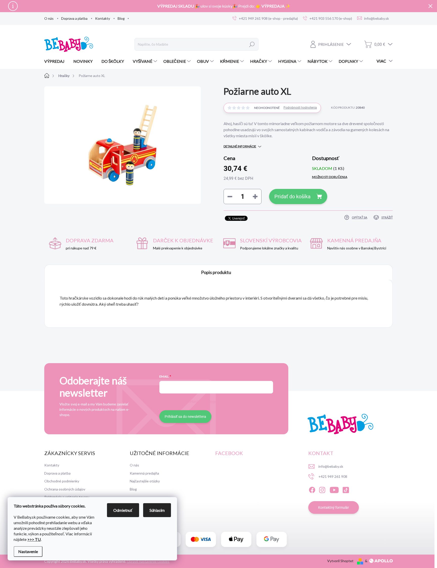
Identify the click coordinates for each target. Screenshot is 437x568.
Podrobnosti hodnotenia (300, 107)
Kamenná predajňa (144, 473)
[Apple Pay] (236, 539)
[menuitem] (56, 61)
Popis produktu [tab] (216, 272)
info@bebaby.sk (330, 466)
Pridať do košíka (292, 196)
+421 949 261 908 (332, 476)
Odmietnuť (123, 510)
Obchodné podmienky (61, 481)
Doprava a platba (74, 18)
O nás (49, 18)
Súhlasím (157, 510)
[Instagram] (322, 489)
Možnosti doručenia (329, 177)
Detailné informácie (240, 146)
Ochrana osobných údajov (64, 489)
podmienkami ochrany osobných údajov (235, 401)
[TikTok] (345, 489)
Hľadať (252, 44)
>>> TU (34, 539)
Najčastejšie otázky (145, 481)
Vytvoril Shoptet (340, 561)
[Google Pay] (271, 539)
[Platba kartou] (201, 539)
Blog (121, 18)
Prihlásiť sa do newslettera (185, 417)
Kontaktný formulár (333, 507)
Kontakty (102, 18)
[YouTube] (334, 489)
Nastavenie (28, 551)
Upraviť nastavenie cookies (148, 561)
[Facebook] (312, 489)
